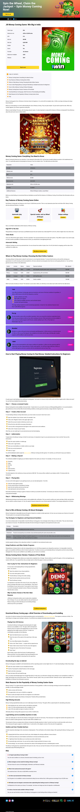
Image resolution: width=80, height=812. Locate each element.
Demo (10, 19)
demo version (27, 452)
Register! (70, 297)
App (16, 19)
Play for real (8, 14)
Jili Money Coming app (49, 616)
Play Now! (17, 217)
